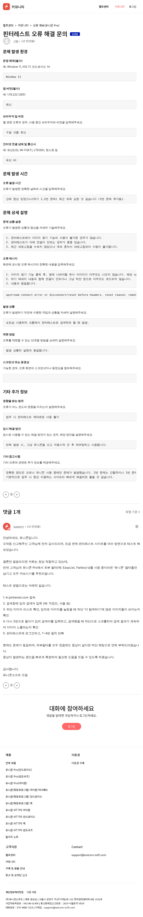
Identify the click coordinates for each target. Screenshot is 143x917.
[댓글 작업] (137, 526)
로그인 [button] (132, 6)
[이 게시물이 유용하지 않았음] (17, 495)
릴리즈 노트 (12, 837)
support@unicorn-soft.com (89, 855)
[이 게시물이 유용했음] (6, 495)
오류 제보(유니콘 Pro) (46, 25)
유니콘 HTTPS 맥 (16, 823)
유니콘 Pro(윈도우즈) (18, 776)
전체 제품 (11, 763)
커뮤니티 (120, 6)
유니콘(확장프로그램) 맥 (19, 803)
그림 (15, 41)
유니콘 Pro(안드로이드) (19, 770)
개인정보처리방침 (14, 892)
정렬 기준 (131, 512)
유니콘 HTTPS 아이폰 (18, 810)
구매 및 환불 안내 (15, 868)
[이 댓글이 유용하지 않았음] (17, 685)
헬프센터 (104, 6)
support (18, 526)
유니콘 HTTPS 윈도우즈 (19, 830)
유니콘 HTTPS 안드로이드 (20, 817)
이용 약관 (31, 892)
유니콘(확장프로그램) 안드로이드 (24, 796)
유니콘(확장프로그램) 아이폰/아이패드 (27, 790)
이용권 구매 (78, 763)
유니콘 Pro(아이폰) (16, 783)
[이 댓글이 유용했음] (6, 685)
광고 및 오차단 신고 (16, 875)
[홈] (6, 6)
